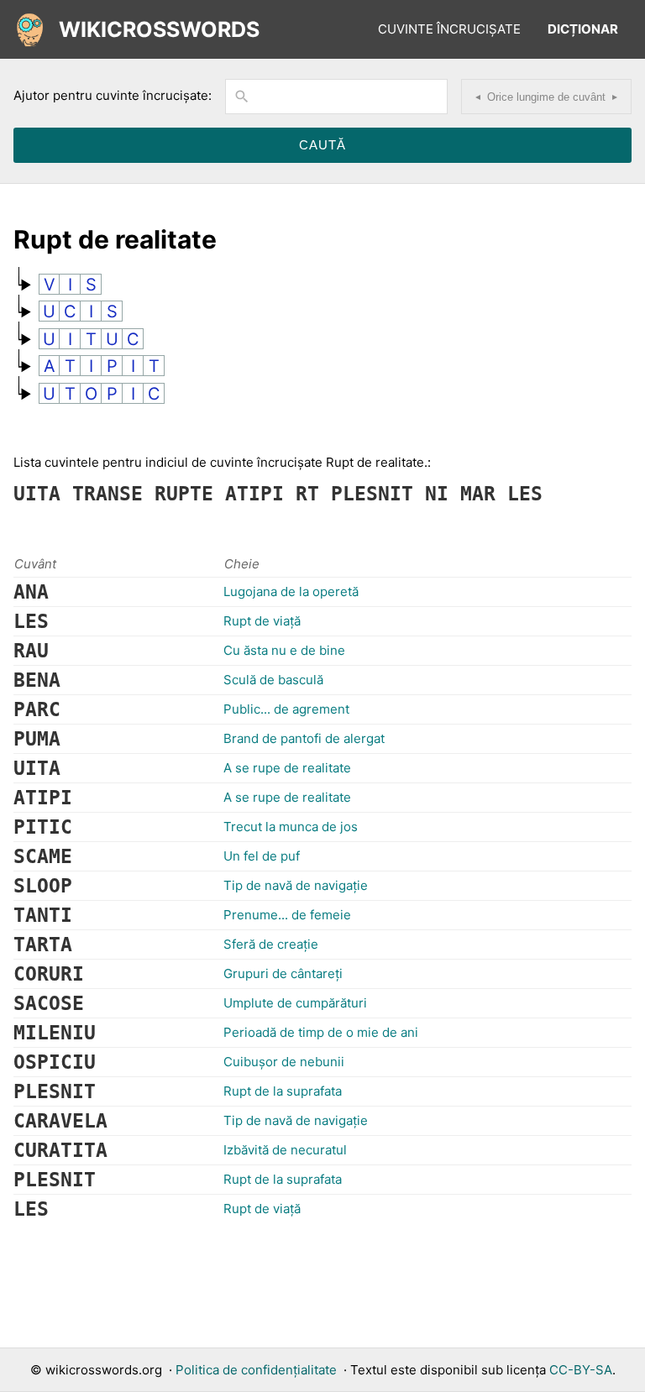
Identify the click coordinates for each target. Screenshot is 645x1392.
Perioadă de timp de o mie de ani (320, 1032)
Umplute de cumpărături (295, 1003)
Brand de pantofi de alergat (304, 738)
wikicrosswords (159, 29)
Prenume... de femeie (287, 915)
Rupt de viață (262, 621)
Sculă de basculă (273, 680)
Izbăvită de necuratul (285, 1150)
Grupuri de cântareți (283, 973)
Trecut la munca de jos (290, 827)
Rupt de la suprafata (282, 1091)
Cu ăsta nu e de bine (284, 650)
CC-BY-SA (580, 1370)
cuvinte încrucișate (449, 29)
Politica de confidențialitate (256, 1370)
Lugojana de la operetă (291, 591)
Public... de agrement (286, 709)
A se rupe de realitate (287, 768)
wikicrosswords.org (103, 1370)
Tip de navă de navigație (295, 885)
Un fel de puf (261, 856)
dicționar (583, 29)
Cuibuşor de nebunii (283, 1062)
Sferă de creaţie (270, 944)
